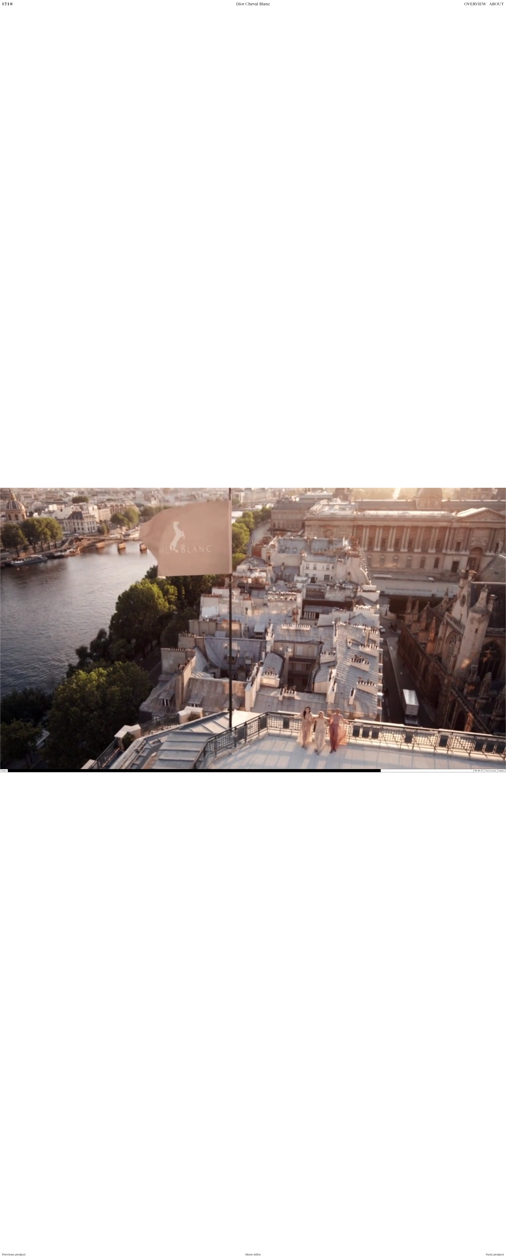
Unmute (501, 771)
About (496, 3)
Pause (4, 771)
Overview (475, 3)
